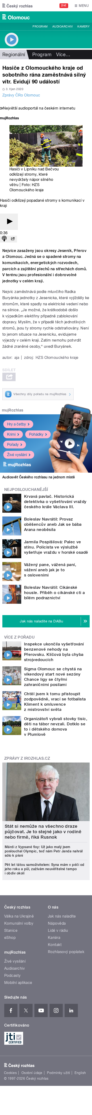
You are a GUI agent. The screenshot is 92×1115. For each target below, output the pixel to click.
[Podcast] (4, 239)
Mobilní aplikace (18, 982)
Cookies (10, 1073)
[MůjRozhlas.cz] (9, 118)
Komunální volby (18, 923)
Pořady (13, 444)
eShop (10, 937)
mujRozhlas (12, 410)
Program (40, 26)
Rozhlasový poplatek (66, 952)
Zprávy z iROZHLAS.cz (27, 758)
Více (63, 54)
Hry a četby (16, 424)
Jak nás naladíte (62, 916)
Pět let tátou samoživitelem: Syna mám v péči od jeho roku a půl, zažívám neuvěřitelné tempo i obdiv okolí (44, 869)
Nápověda (57, 923)
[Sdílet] (12, 239)
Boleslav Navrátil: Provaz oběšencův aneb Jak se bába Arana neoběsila (52, 524)
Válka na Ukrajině (19, 916)
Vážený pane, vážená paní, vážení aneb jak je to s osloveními (50, 569)
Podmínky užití (58, 1073)
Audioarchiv (62, 26)
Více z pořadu (19, 637)
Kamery (83, 26)
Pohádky (36, 434)
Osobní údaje (31, 1073)
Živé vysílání (17, 454)
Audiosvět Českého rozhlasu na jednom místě (38, 477)
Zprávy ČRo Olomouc (21, 95)
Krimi (11, 434)
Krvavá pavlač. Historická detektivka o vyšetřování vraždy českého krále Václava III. (55, 501)
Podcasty (12, 975)
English (80, 1073)
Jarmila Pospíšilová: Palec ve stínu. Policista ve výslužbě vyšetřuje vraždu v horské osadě (56, 547)
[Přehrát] (9, 222)
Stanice (10, 930)
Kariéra (54, 937)
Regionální (13, 54)
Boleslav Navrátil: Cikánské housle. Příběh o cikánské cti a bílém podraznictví (54, 592)
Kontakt (55, 944)
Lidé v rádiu (58, 930)
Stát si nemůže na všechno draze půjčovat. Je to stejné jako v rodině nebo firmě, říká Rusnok (43, 831)
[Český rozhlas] (17, 5)
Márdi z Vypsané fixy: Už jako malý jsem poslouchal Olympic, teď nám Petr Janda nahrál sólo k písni (44, 851)
